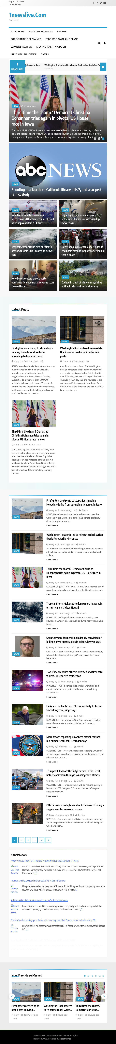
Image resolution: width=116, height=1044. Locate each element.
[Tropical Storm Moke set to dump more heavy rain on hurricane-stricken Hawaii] (27, 612)
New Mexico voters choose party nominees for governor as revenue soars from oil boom (33, 282)
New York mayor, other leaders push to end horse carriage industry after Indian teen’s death (83, 250)
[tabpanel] (58, 108)
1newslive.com (27, 14)
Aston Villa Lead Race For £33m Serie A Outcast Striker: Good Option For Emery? (45, 860)
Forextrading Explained (26, 39)
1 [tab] (95, 139)
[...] (36, 873)
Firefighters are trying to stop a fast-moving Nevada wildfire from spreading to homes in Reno (53, 118)
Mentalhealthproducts (51, 46)
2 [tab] (99, 139)
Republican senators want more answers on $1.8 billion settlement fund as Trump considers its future (33, 219)
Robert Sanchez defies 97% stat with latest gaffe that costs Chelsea (39, 900)
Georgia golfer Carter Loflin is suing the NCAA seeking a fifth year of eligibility (43, 940)
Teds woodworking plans (62, 39)
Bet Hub (61, 31)
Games (45, 54)
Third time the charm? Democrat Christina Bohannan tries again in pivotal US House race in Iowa (30, 435)
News (15, 106)
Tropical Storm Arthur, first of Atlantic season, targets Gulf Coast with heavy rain (32, 250)
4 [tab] (96, 976)
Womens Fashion (21, 46)
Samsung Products (41, 31)
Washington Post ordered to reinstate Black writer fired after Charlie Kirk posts (60, 65)
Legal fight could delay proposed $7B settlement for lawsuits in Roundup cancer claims (81, 219)
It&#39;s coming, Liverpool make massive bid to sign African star (38, 880)
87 (42, 840)
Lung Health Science (23, 54)
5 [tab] (99, 976)
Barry (16, 361)
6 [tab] (103, 976)
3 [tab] (103, 139)
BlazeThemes (65, 1039)
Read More (51, 525)
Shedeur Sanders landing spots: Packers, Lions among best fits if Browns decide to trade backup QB (53, 920)
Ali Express (17, 31)
